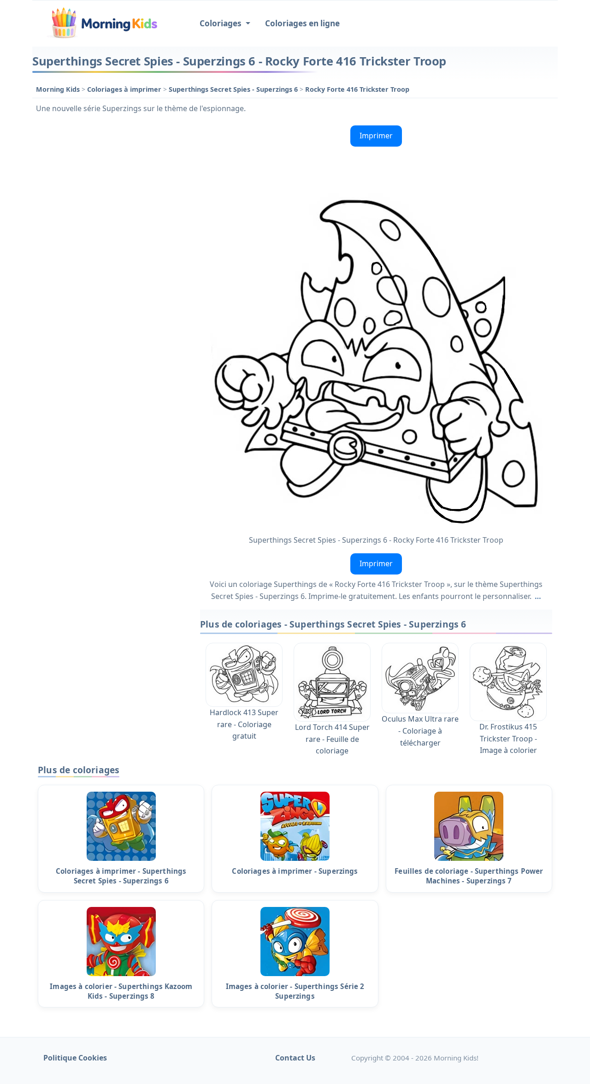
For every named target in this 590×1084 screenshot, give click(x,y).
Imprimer (376, 135)
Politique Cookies (75, 1058)
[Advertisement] (111, 260)
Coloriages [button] (221, 23)
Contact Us (295, 1058)
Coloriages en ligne (302, 23)
